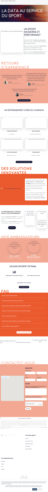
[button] (2, 188)
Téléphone (39, 377)
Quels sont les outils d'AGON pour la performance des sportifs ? (16, 321)
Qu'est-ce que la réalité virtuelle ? (9, 295)
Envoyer (28, 408)
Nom (37, 374)
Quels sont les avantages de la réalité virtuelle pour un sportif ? (16, 305)
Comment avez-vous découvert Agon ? (33, 396)
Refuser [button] (40, 489)
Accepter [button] (34, 489)
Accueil (26, 438)
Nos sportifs (27, 446)
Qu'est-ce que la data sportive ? (9, 316)
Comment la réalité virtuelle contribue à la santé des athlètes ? (16, 310)
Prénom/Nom (28, 370)
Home (22, 476)
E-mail (26, 377)
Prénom (26, 374)
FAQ (2, 466)
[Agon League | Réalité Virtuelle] (8, 2)
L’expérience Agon (29, 443)
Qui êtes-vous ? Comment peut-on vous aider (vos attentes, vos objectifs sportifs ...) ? (35, 387)
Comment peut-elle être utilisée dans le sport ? (13, 300)
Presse (2, 464)
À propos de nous (29, 441)
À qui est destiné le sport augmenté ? (10, 326)
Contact (3, 469)
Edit (26, 476)
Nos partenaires (28, 448)
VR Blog (3, 461)
